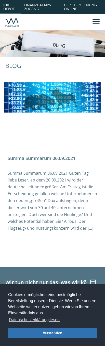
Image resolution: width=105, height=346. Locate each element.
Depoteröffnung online (80, 7)
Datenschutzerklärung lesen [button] (34, 320)
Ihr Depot (9, 7)
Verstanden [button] (52, 333)
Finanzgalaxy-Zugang (37, 7)
